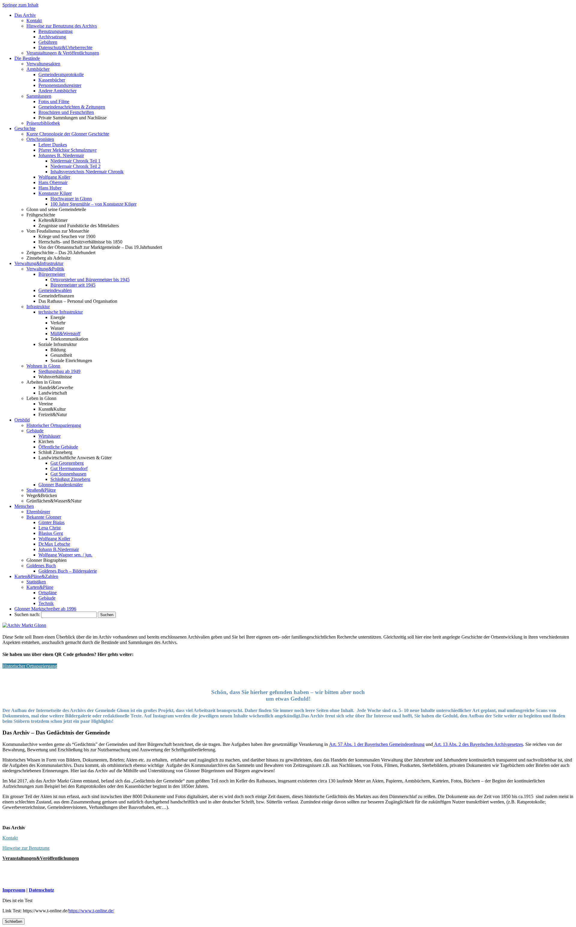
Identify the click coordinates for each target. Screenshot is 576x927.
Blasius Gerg (50, 533)
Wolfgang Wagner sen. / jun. (65, 554)
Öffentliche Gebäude (58, 446)
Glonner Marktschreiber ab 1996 (45, 608)
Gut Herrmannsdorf (69, 468)
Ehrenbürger (38, 511)
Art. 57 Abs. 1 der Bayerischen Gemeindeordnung (376, 744)
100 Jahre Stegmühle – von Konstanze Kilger (93, 204)
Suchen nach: (27, 614)
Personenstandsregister (59, 85)
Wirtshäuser (49, 436)
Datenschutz (41, 890)
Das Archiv (25, 15)
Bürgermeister (51, 274)
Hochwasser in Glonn (71, 198)
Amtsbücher (38, 69)
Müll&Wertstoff (65, 333)
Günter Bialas (51, 522)
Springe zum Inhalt (20, 4)
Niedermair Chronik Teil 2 (75, 166)
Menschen (24, 506)
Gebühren (47, 42)
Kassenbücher (51, 79)
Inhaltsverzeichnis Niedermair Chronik (87, 171)
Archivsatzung (52, 36)
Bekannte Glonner (43, 517)
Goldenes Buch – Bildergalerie (67, 571)
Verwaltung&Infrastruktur (38, 263)
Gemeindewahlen (55, 290)
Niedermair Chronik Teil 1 (75, 160)
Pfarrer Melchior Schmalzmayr (67, 150)
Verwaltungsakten (43, 63)
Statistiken (36, 581)
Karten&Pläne (39, 587)
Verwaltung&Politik (45, 268)
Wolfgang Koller (54, 177)
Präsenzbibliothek (43, 123)
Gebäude (35, 430)
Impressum (13, 890)
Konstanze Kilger (55, 193)
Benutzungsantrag (55, 31)
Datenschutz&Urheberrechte (65, 47)
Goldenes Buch (41, 565)
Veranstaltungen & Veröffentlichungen (62, 52)
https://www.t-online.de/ (91, 910)
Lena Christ (49, 527)
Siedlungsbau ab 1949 (59, 371)
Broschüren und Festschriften (66, 112)
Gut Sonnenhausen (68, 473)
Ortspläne (47, 592)
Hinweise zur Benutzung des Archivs (61, 25)
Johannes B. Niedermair (61, 155)
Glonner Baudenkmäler (60, 484)
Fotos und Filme (53, 101)
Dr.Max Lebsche (54, 544)
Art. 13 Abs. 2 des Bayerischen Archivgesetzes (478, 744)
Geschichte (24, 128)
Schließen (13, 921)
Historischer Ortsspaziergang (53, 425)
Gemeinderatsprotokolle (61, 74)
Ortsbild (22, 419)
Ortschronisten (40, 139)
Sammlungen (38, 96)
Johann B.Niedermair (58, 549)
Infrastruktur (38, 306)
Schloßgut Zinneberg (70, 479)
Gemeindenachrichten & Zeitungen (71, 106)
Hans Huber (50, 187)
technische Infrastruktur (60, 311)
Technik (46, 603)
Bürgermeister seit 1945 (72, 285)
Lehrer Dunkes (52, 144)
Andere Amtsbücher (57, 90)
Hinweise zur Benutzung (26, 848)
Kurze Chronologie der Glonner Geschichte (67, 133)
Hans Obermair (53, 182)
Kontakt (34, 20)
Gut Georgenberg (67, 463)
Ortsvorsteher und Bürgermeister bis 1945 (90, 279)
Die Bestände (27, 58)
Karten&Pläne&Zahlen (36, 576)
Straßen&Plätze (41, 490)
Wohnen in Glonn (43, 365)
